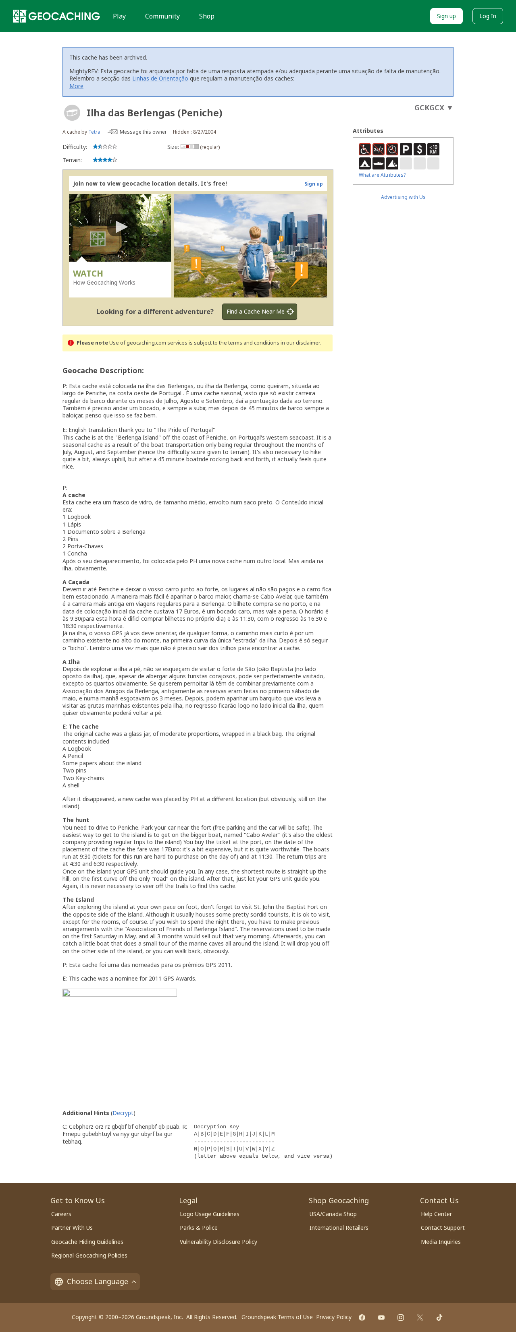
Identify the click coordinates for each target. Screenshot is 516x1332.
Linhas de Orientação (160, 78)
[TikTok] (439, 1317)
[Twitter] (420, 1317)
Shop (206, 16)
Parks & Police (199, 1227)
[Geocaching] (56, 16)
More (76, 86)
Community (162, 16)
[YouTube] (381, 1317)
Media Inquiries (441, 1241)
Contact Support (443, 1227)
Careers (61, 1214)
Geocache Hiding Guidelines (87, 1241)
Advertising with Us (403, 197)
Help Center (436, 1214)
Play (119, 16)
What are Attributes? (382, 174)
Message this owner (143, 131)
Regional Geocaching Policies (89, 1255)
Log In (487, 16)
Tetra (94, 131)
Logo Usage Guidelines (209, 1214)
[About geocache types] (72, 112)
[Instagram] (401, 1317)
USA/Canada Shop (333, 1214)
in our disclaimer (300, 342)
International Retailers (339, 1227)
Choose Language (97, 1281)
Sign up (446, 16)
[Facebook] (362, 1317)
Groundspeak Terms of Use (277, 1317)
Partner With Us (72, 1227)
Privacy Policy (334, 1317)
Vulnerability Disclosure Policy (218, 1241)
